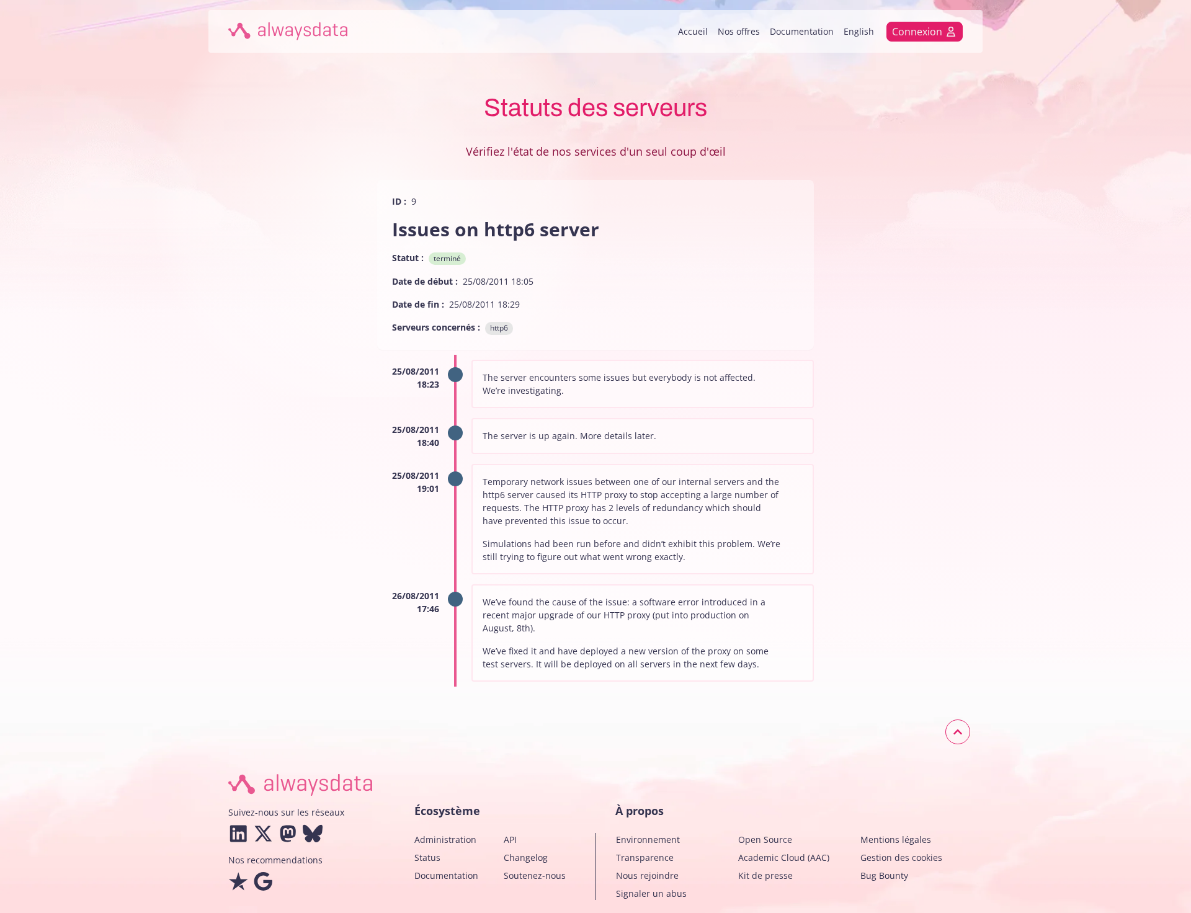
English (859, 31)
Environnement (648, 839)
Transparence (645, 857)
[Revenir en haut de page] (957, 731)
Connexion (917, 31)
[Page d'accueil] (288, 31)
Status (427, 857)
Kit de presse (765, 875)
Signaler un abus (651, 893)
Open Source (765, 839)
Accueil (693, 31)
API (510, 839)
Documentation (802, 31)
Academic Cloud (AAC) (783, 857)
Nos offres (739, 31)
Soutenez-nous (535, 875)
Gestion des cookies (901, 857)
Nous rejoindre (647, 875)
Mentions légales (895, 839)
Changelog (526, 857)
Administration (445, 839)
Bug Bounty (884, 875)
